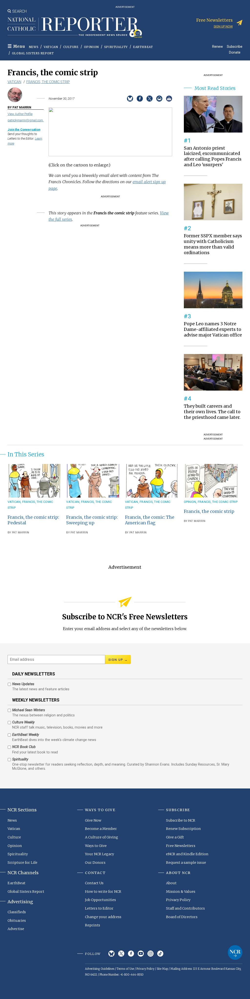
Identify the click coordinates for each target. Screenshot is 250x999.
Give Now (93, 820)
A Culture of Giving (101, 837)
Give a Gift (175, 837)
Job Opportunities (100, 900)
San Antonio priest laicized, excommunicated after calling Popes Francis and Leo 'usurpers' (212, 156)
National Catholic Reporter (235, 952)
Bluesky (111, 954)
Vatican (51, 47)
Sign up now (223, 26)
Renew (217, 46)
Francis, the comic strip (48, 82)
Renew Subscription (183, 828)
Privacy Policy (178, 900)
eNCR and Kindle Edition (187, 854)
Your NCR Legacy (99, 854)
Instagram (150, 954)
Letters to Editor (99, 908)
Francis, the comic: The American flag (149, 520)
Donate (234, 52)
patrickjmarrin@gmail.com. (26, 120)
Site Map (162, 968)
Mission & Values (180, 891)
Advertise (16, 929)
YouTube (141, 954)
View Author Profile (20, 114)
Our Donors (95, 862)
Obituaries (17, 920)
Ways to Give (96, 846)
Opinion (91, 47)
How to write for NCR (103, 891)
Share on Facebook (140, 99)
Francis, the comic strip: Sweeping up (92, 520)
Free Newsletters (180, 846)
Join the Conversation (24, 129)
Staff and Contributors (185, 908)
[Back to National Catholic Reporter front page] (75, 27)
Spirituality (116, 47)
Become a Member (101, 828)
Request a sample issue (186, 862)
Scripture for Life (22, 862)
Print (169, 99)
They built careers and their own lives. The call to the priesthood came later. (212, 411)
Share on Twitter (149, 99)
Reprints (92, 925)
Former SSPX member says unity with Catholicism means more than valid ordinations (213, 244)
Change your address (103, 917)
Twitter (121, 954)
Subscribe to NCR (180, 820)
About (171, 883)
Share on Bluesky (130, 99)
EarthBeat (143, 47)
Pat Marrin (20, 532)
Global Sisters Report (33, 53)
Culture (70, 47)
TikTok (160, 954)
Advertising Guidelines (99, 968)
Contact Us (94, 883)
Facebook (131, 954)
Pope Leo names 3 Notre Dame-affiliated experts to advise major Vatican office (213, 329)
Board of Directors (182, 917)
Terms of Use (125, 968)
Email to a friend (159, 99)
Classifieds (17, 912)
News (33, 47)
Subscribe (234, 46)
